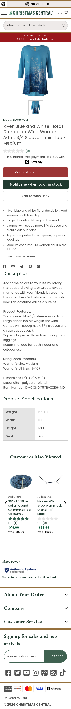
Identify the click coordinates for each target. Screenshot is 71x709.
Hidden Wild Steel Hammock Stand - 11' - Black (49, 507)
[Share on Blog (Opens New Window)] (53, 672)
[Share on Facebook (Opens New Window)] (4, 266)
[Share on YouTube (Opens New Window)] (26, 672)
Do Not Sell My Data (15, 698)
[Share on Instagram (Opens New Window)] (35, 672)
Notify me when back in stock (36, 184)
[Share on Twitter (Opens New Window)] (30, 266)
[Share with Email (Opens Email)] (13, 266)
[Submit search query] (64, 25)
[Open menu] (4, 12)
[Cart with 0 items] (66, 12)
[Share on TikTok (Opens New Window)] (62, 672)
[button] (3, 4)
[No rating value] (14, 151)
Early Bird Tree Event (35, 35)
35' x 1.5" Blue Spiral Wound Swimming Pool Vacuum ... (19, 507)
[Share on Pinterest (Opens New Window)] (38, 266)
